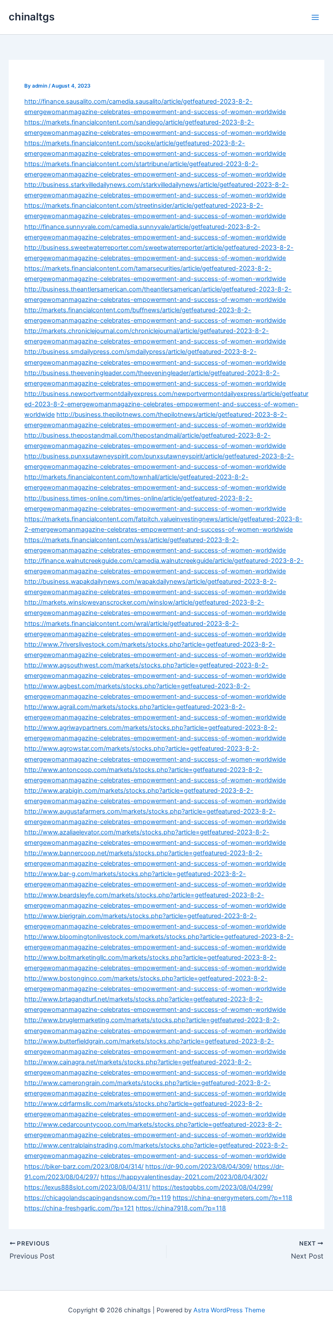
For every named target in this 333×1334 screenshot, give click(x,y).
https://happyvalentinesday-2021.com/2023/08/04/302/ (184, 1177)
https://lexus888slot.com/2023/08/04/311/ (87, 1187)
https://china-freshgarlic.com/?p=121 (79, 1208)
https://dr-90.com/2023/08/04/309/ (198, 1167)
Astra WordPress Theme (229, 1310)
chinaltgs (32, 16)
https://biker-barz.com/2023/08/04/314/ (84, 1167)
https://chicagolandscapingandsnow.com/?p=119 (97, 1198)
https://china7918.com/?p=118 (181, 1208)
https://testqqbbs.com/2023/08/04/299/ (212, 1187)
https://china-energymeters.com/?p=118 (232, 1198)
